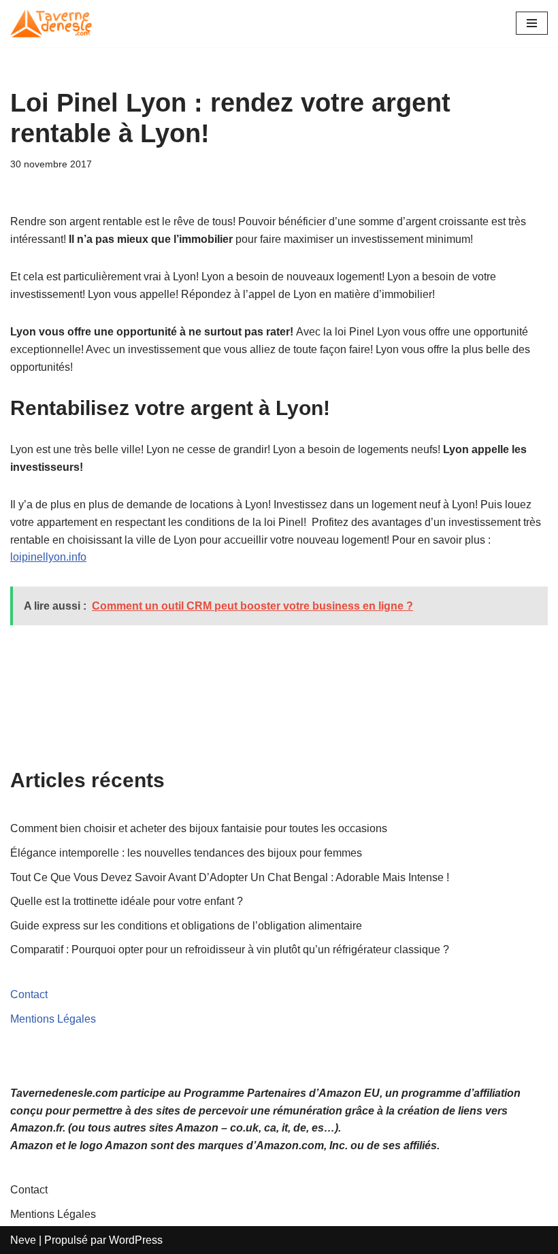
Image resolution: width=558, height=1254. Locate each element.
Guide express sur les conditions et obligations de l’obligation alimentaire (186, 925)
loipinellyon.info (48, 557)
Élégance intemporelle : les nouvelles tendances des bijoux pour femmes (187, 853)
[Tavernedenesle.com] (51, 23)
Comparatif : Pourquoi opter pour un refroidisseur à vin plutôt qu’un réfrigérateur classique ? (229, 949)
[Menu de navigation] (532, 23)
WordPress (136, 1240)
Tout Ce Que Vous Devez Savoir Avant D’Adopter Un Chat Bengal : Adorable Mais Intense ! (229, 877)
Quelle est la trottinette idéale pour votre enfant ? (126, 901)
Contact (29, 994)
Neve (23, 1240)
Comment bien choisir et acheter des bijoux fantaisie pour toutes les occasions (200, 828)
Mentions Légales (53, 1019)
